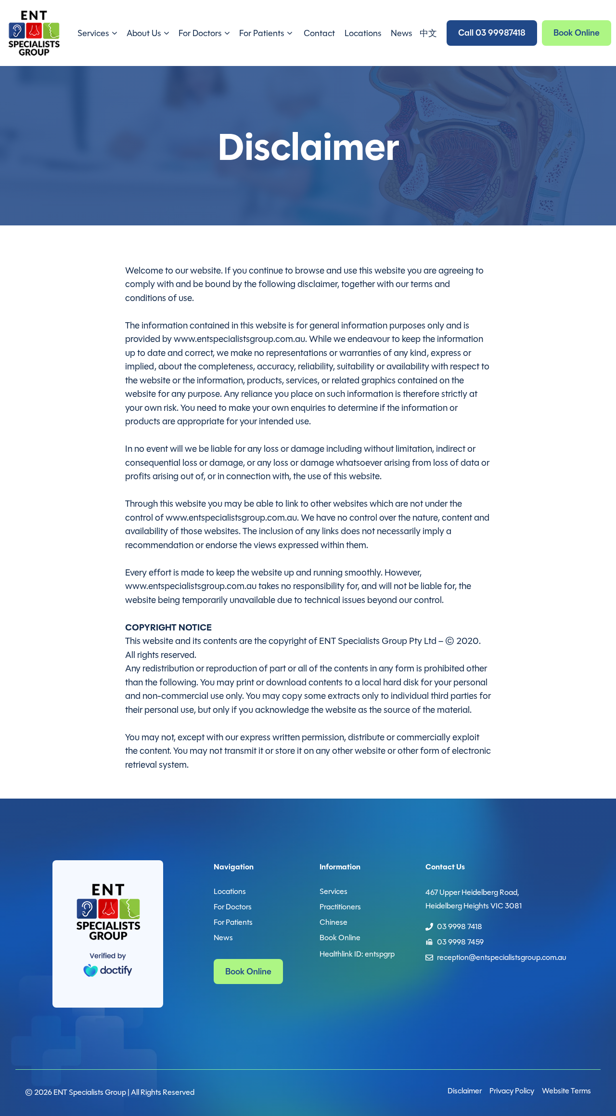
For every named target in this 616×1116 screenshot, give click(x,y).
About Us (144, 33)
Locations (363, 33)
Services (93, 33)
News (401, 33)
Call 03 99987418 (492, 32)
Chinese (333, 922)
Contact (319, 33)
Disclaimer (465, 1090)
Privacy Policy (511, 1090)
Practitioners (340, 906)
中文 (428, 33)
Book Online (576, 32)
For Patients (261, 33)
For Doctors (200, 33)
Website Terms (566, 1090)
